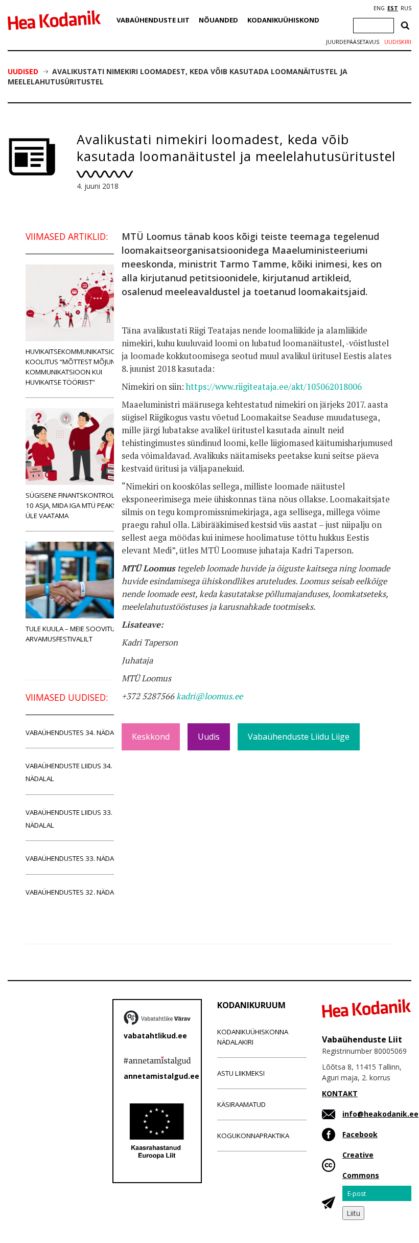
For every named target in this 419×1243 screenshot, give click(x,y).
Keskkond (151, 736)
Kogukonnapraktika (253, 1135)
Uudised (23, 71)
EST (392, 8)
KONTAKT (340, 1093)
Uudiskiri (397, 42)
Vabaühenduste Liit (153, 20)
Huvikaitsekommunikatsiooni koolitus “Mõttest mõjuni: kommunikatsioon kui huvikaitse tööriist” (77, 367)
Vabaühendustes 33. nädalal (75, 858)
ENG (379, 8)
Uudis (209, 736)
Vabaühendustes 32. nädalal (75, 892)
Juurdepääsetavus (352, 42)
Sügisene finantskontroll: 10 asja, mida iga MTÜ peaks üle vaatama (73, 505)
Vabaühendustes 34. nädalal (75, 732)
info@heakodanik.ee (380, 1114)
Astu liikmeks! (241, 1073)
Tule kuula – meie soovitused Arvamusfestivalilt (76, 633)
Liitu (353, 1213)
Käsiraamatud (241, 1104)
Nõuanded (218, 20)
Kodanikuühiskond (283, 20)
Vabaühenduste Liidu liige (299, 736)
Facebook (360, 1134)
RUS (406, 8)
